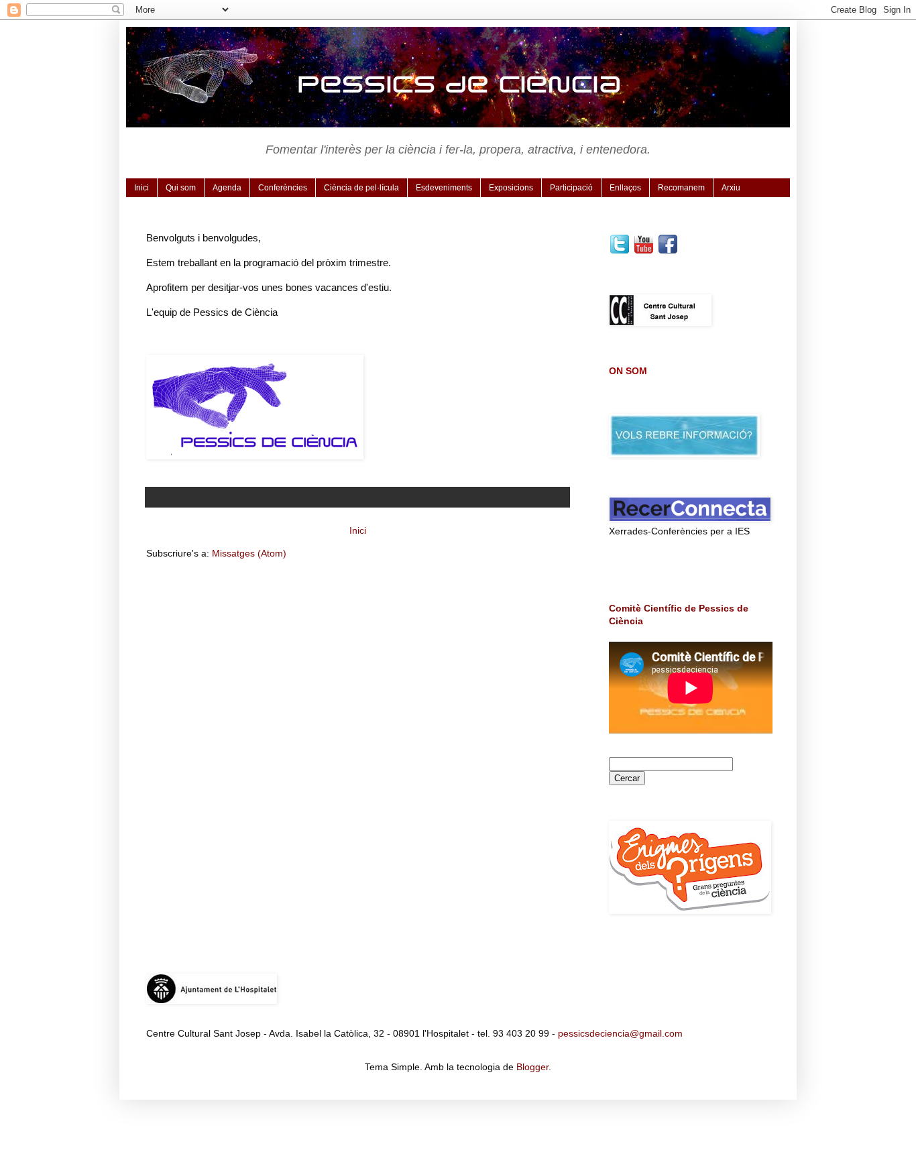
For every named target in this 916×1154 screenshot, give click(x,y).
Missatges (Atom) (249, 553)
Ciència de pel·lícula (361, 187)
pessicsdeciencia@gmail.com (620, 1033)
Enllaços (625, 187)
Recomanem (681, 187)
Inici (141, 187)
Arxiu (731, 187)
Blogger (532, 1066)
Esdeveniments (444, 187)
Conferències (282, 187)
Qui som (181, 187)
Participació (571, 187)
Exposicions (511, 187)
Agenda (227, 187)
